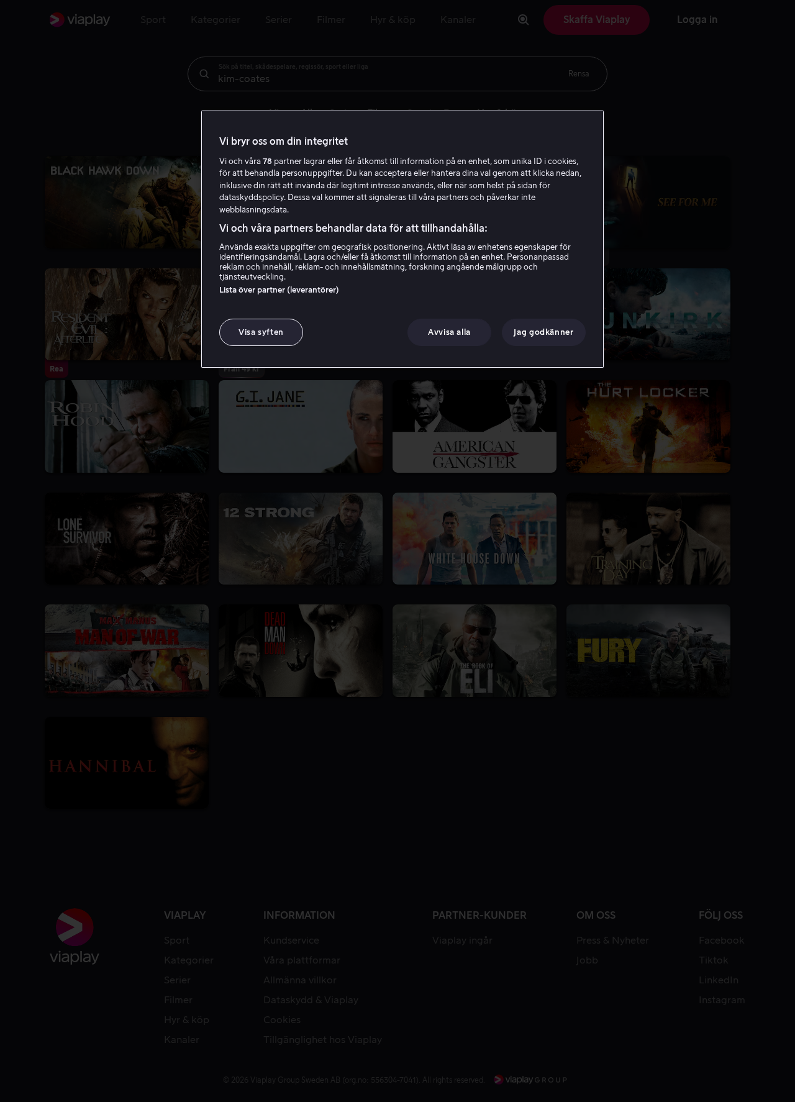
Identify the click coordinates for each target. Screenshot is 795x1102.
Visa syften (261, 332)
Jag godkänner (543, 332)
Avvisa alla (449, 332)
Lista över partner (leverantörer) (279, 290)
